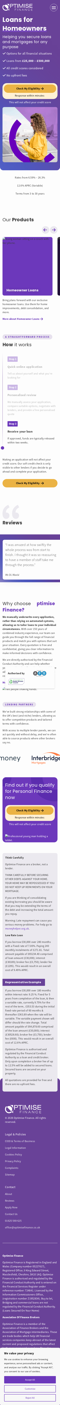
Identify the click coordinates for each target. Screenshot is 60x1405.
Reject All (30, 1397)
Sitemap (10, 1174)
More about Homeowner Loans (20, 319)
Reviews (9, 1200)
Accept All (30, 1379)
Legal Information (15, 1148)
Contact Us (11, 1214)
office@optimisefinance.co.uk (22, 1227)
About (8, 1194)
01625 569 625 (13, 1221)
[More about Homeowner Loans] (27, 266)
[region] (30, 1376)
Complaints (11, 1168)
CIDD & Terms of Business (20, 1141)
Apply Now (11, 1207)
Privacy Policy (13, 1161)
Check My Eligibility (28, 483)
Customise (30, 1388)
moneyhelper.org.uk (17, 928)
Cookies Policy (13, 1154)
